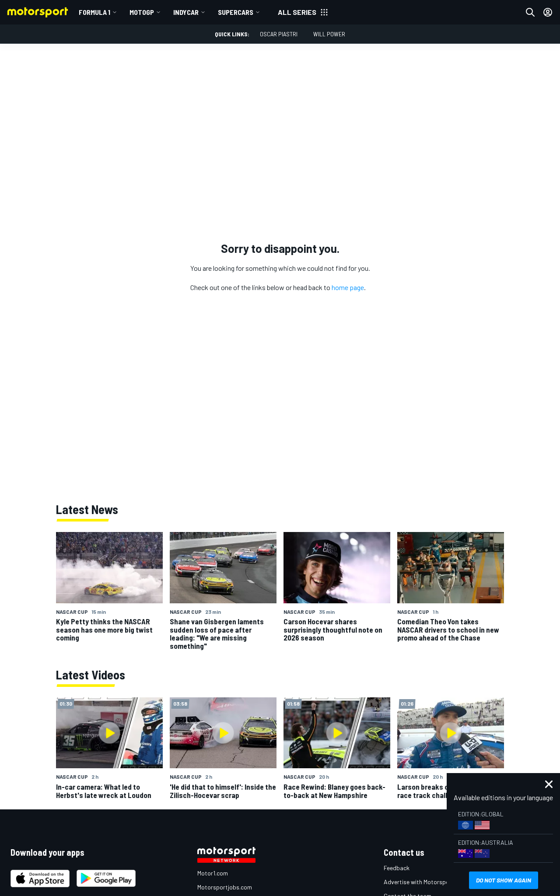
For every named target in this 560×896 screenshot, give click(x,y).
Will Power (329, 34)
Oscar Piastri (279, 34)
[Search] (530, 12)
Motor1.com (212, 873)
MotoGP (142, 12)
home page (348, 287)
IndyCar (186, 12)
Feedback (397, 868)
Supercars (235, 12)
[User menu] (547, 12)
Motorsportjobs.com (224, 887)
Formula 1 (94, 12)
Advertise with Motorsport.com (425, 882)
